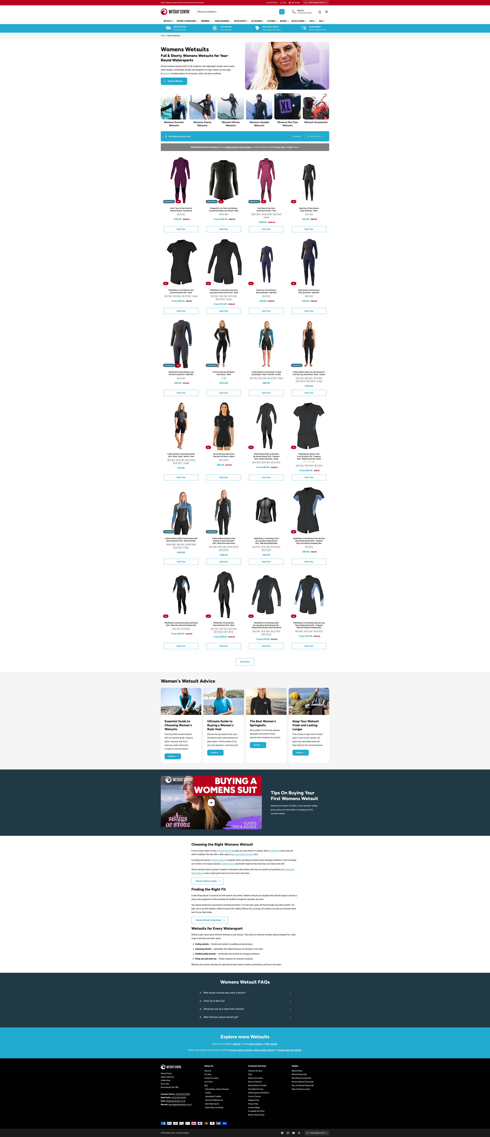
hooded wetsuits (228, 864)
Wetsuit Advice (297, 1071)
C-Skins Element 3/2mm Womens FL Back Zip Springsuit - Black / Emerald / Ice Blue (266, 373)
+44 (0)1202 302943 (182, 1094)
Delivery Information (255, 1078)
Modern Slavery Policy (256, 1115)
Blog (206, 1085)
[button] (326, 11)
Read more (171, 756)
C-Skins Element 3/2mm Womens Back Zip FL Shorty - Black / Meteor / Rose (181, 455)
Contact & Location (211, 1078)
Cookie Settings (254, 1107)
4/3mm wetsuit (218, 860)
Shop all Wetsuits (175, 81)
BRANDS (283, 21)
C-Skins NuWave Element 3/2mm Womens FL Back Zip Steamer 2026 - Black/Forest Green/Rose (223, 540)
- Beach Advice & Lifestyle (213, 1107)
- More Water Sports (211, 1104)
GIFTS (311, 21)
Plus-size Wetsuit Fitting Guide (303, 1085)
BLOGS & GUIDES (298, 21)
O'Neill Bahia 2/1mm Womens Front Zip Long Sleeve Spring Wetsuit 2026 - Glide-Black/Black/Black (266, 540)
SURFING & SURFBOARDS (186, 21)
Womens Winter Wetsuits (231, 124)
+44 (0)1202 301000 (178, 1097)
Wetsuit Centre (170, 1133)
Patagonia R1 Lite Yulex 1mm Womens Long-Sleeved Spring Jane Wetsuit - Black (223, 209)
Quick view (181, 229)
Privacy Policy (253, 1104)
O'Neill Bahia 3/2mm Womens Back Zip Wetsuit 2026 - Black (223, 624)
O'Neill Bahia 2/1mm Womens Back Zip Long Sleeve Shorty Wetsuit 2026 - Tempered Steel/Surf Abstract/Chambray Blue (309, 625)
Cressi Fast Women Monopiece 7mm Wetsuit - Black (224, 373)
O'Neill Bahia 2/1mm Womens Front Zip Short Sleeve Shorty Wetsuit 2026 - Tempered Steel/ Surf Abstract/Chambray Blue (309, 540)
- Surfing (207, 1093)
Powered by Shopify (182, 1133)
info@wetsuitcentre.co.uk (175, 1101)
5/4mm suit (275, 851)
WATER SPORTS (240, 21)
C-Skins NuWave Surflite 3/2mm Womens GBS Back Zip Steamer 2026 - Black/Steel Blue (181, 539)
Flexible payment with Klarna (258, 1093)
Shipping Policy (253, 1100)
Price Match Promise (256, 1089)
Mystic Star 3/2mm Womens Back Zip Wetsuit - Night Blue (266, 291)
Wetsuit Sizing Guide (299, 1074)
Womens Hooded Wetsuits (259, 124)
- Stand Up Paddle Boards (213, 1100)
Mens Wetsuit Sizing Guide (301, 1078)
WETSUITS (168, 21)
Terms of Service (254, 1096)
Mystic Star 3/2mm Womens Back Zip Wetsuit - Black (309, 209)
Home (163, 36)
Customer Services (255, 1071)
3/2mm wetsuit (225, 851)
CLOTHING (271, 21)
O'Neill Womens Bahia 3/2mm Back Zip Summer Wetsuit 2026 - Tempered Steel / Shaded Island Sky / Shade (266, 456)
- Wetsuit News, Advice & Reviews (216, 1089)
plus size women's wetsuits (242, 854)
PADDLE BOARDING (222, 21)
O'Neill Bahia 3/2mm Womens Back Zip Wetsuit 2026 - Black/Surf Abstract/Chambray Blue (181, 624)
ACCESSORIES (256, 21)
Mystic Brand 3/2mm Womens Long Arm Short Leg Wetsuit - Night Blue (181, 373)
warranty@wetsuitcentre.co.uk (180, 1104)
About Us (207, 1071)
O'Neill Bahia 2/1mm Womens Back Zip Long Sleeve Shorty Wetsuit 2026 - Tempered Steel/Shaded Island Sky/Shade (266, 625)
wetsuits (166, 73)
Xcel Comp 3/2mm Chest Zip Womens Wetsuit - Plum (266, 209)
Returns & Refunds (255, 1082)
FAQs (250, 1074)
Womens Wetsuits (173, 36)
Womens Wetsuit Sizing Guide (208, 920)
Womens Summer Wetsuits (174, 124)
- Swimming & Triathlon (212, 1096)
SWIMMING (205, 21)
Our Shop (207, 1074)
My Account (296, 3)
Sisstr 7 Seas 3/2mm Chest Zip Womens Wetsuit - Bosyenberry (181, 209)
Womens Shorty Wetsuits (202, 124)
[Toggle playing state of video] (211, 802)
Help (284, 3)
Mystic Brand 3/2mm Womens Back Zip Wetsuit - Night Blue (308, 291)
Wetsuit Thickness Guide (206, 881)
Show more (245, 662)
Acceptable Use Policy (256, 1111)
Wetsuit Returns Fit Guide (257, 1085)
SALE (321, 21)
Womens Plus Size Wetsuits (287, 124)
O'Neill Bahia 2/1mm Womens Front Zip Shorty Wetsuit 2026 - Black (181, 291)
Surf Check (273, 3)
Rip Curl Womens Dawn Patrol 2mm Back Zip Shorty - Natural (223, 455)
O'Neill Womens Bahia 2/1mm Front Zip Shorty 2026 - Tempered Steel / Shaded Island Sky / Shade (309, 456)
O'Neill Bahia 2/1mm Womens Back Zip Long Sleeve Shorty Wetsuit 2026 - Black (223, 291)
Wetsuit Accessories (315, 122)
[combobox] (240, 11)
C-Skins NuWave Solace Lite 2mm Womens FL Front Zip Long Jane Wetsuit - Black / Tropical (309, 373)
